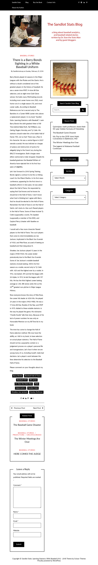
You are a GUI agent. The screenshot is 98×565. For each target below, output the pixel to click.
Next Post (37, 408)
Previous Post (19, 408)
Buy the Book (37, 2)
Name (16, 512)
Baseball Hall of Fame (33, 376)
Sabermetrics (20, 388)
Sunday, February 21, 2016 (34, 71)
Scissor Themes (80, 559)
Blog (26, 2)
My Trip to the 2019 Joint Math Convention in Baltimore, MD (66, 138)
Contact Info (51, 2)
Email (15, 521)
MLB (36, 384)
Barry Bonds (17, 376)
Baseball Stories (27, 56)
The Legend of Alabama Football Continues (66, 147)
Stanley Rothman (36, 392)
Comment (17, 485)
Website (16, 530)
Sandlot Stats (16, 2)
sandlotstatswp (18, 71)
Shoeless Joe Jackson (19, 392)
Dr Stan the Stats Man (23, 384)
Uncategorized (34, 435)
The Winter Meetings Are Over (66, 142)
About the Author (18, 8)
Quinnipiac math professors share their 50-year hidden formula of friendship (69, 128)
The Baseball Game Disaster (27, 425)
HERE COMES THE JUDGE (27, 454)
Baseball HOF (22, 380)
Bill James (33, 380)
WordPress (57, 561)
